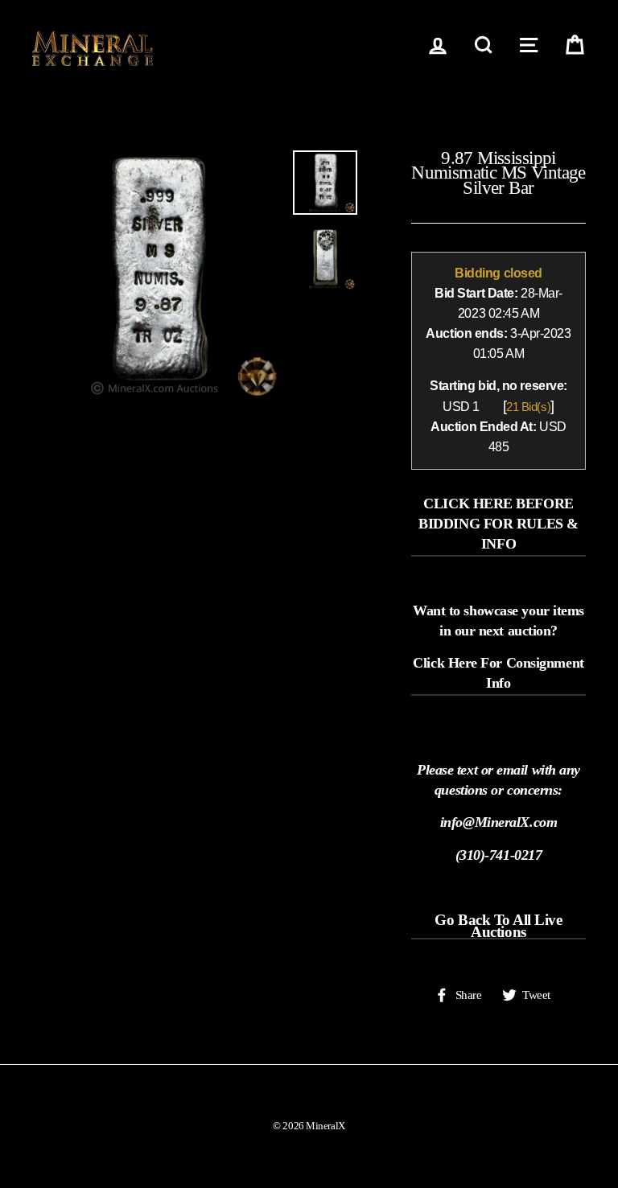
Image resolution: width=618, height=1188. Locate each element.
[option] (156, 274)
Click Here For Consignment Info (498, 673)
